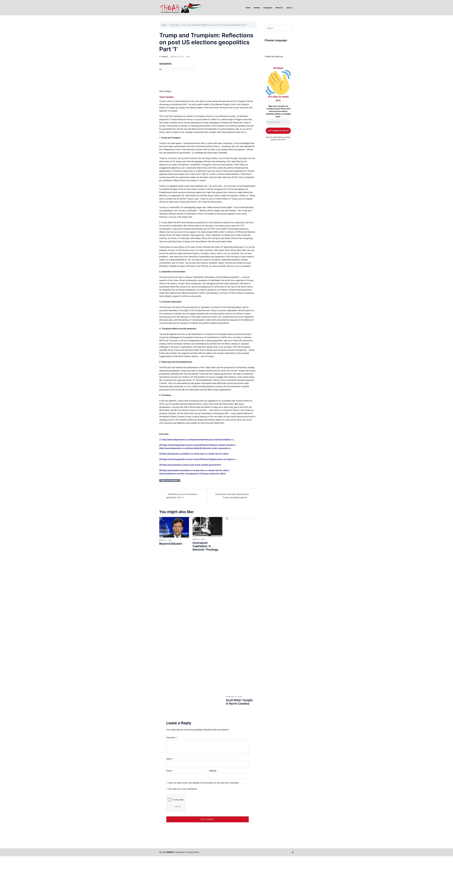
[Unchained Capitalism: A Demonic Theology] (207, 526)
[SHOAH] (180, 7)
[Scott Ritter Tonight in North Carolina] (241, 605)
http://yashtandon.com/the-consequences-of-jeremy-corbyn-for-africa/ (192, 473)
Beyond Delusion (170, 543)
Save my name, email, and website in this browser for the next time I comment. (203, 783)
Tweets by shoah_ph (274, 56)
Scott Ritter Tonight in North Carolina (239, 701)
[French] (275, 46)
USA (188, 56)
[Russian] (277, 46)
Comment (171, 737)
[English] (273, 46)
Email (169, 771)
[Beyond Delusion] (174, 527)
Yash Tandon (166, 97)
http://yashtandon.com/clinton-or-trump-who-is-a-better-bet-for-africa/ (195, 454)
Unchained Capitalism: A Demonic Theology (205, 546)
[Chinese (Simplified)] (268, 46)
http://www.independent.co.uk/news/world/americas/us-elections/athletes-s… (198, 439)
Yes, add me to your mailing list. (182, 789)
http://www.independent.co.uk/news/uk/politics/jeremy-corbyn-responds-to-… (195, 448)
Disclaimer (180, 852)
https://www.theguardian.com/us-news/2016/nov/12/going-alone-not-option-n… (199, 459)
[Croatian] (270, 46)
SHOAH (165, 56)
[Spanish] (282, 46)
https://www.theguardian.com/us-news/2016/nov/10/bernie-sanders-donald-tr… (199, 445)
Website (212, 771)
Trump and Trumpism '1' (169, 480)
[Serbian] (280, 46)
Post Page (174, 25)
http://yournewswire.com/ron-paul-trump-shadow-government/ (191, 465)
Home (164, 25)
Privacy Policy (193, 852)
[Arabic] (266, 46)
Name (169, 759)
